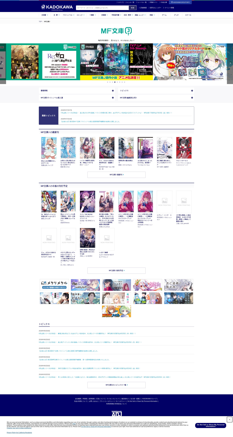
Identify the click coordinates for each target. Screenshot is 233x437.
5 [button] (118, 82)
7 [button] (123, 82)
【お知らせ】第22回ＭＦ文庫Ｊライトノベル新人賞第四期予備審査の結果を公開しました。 (91, 121)
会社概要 (78, 399)
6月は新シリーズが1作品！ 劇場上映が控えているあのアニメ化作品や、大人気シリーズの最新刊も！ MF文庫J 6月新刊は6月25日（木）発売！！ (87, 333)
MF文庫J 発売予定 (116, 270)
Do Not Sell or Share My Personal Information (143, 401)
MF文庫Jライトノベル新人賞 (52, 98)
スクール (188, 15)
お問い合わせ (93, 401)
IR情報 (85, 399)
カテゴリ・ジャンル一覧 (126, 2)
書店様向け (125, 399)
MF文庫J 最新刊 (116, 175)
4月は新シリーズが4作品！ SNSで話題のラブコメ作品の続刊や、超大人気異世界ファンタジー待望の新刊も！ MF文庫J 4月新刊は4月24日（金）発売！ (89, 368)
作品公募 (164, 2)
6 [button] (120, 82)
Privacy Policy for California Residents (19, 432)
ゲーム (164, 15)
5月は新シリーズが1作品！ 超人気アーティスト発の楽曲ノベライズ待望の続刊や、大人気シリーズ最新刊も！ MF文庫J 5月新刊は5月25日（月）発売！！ (90, 342)
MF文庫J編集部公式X (128, 98)
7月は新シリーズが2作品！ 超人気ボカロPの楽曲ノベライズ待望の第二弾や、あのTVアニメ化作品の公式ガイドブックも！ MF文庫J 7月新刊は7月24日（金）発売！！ (116, 113)
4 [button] (115, 82)
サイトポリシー (121, 401)
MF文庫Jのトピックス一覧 (116, 385)
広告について (100, 399)
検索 (132, 8)
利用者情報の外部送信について (116, 404)
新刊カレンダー (155, 8)
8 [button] (125, 82)
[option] (43, 61)
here (74, 423)
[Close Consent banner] (229, 419)
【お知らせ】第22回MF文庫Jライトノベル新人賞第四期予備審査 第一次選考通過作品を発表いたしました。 (74, 360)
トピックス (124, 90)
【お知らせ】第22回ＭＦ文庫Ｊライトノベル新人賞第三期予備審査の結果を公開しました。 (69, 351)
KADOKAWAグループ (149, 399)
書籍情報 (44, 90)
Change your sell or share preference (19, 428)
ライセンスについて (113, 399)
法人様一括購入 (135, 399)
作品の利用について (80, 401)
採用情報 (92, 399)
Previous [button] (3, 63)
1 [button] (108, 82)
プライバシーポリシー (106, 401)
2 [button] (110, 82)
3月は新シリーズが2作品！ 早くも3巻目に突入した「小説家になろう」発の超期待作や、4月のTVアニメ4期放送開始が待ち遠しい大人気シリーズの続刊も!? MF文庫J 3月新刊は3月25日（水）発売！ (105, 377)
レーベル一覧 (142, 2)
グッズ (176, 15)
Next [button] (230, 63)
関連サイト (154, 2)
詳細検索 (143, 8)
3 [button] (113, 82)
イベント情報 (169, 8)
